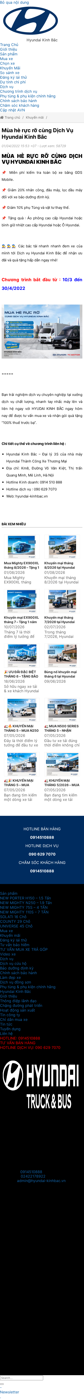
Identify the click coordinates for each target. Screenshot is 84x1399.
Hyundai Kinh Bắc (15, 991)
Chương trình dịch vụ (18, 91)
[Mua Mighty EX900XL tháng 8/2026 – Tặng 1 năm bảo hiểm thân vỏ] (22, 547)
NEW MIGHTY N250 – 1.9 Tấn (26, 902)
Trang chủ (12, 117)
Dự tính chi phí (13, 82)
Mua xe (6, 58)
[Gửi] (2, 1384)
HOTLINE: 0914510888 (20, 1038)
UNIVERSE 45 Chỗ (16, 926)
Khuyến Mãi (10, 68)
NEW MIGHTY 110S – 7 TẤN (24, 912)
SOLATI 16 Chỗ (13, 916)
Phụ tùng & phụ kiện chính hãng (28, 96)
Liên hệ (6, 1033)
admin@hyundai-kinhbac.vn (41, 1180)
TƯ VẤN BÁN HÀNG (17, 1042)
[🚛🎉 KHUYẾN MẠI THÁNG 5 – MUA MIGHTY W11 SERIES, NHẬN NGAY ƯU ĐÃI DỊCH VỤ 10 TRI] (22, 764)
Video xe (8, 954)
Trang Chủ (9, 44)
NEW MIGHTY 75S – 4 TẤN (24, 907)
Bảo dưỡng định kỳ (17, 968)
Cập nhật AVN (12, 110)
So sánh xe (9, 72)
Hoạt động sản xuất (17, 1010)
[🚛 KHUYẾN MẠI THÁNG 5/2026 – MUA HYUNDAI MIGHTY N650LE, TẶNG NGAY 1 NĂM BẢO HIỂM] (62, 764)
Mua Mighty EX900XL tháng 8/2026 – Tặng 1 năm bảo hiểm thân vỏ (21, 567)
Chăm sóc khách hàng (19, 105)
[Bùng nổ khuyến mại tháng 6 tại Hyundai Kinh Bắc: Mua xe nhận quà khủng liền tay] (62, 655)
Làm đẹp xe (10, 977)
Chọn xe (7, 63)
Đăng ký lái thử (13, 77)
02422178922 (33, 1176)
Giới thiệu (8, 49)
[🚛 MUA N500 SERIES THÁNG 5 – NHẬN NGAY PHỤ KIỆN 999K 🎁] (62, 710)
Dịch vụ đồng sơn (15, 982)
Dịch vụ (6, 86)
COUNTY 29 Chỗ (15, 921)
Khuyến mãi (35, 117)
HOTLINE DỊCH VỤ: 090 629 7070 (30, 1047)
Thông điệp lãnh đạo (18, 1000)
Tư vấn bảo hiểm (14, 944)
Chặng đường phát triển (21, 1005)
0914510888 (31, 1172)
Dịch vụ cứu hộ (13, 963)
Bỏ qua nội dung (14, 2)
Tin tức (6, 1024)
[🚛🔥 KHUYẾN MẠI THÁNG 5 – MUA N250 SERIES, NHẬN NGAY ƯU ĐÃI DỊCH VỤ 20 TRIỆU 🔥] (22, 710)
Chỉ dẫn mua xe (14, 1019)
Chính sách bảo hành (18, 100)
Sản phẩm (9, 54)
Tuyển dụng (10, 1028)
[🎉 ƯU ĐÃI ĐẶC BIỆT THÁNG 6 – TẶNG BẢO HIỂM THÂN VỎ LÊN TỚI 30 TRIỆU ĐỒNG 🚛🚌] (22, 655)
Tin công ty (10, 1014)
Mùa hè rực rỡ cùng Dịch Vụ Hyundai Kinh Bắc (37, 133)
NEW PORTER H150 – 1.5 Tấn (25, 898)
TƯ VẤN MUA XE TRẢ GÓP (24, 949)
